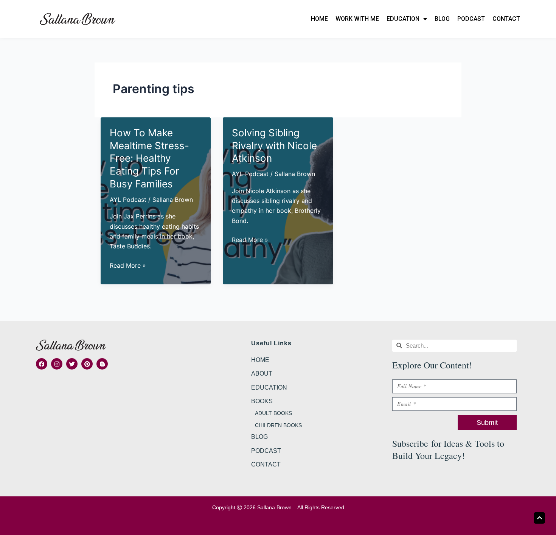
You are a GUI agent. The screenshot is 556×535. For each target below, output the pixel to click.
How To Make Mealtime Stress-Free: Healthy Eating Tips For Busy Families (149, 158)
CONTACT (506, 18)
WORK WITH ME (357, 18)
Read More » (128, 265)
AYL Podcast (128, 199)
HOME (319, 18)
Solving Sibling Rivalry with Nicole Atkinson (274, 145)
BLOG (442, 18)
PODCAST (471, 18)
